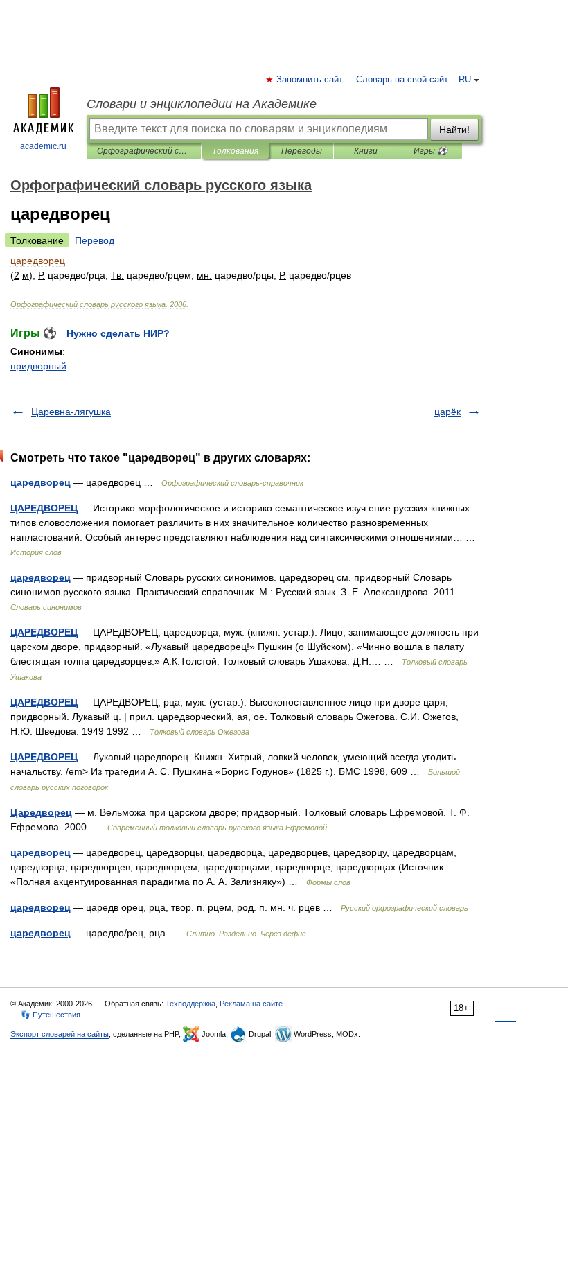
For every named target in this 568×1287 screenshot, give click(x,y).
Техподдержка (190, 1003)
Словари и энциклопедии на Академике (202, 104)
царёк (447, 411)
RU (465, 80)
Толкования (235, 151)
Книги (366, 151)
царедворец (40, 482)
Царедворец (41, 812)
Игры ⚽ (430, 151)
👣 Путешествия (50, 1014)
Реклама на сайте (251, 1003)
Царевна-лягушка (71, 411)
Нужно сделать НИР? (118, 333)
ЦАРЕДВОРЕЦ (44, 508)
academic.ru (43, 146)
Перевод (94, 240)
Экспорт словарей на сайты (59, 1034)
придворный (38, 365)
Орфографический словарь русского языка (143, 151)
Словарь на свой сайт (402, 80)
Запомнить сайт (310, 80)
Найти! (454, 129)
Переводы (301, 151)
